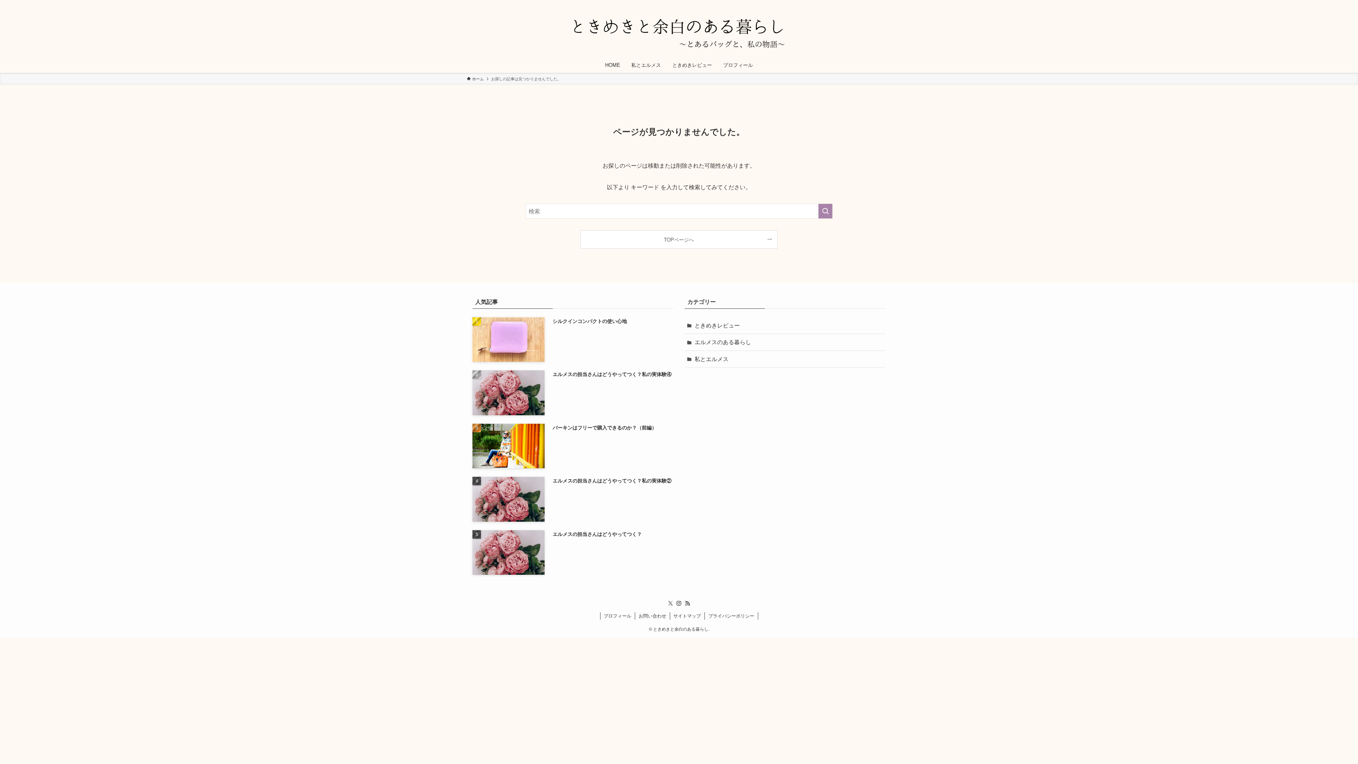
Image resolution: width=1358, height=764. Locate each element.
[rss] (687, 603)
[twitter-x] (670, 603)
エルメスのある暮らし (723, 342)
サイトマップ (687, 615)
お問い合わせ (652, 615)
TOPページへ (679, 239)
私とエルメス (712, 359)
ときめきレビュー (717, 325)
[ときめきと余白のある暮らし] (679, 29)
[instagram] (679, 603)
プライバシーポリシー (731, 615)
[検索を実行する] (825, 211)
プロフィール (617, 615)
